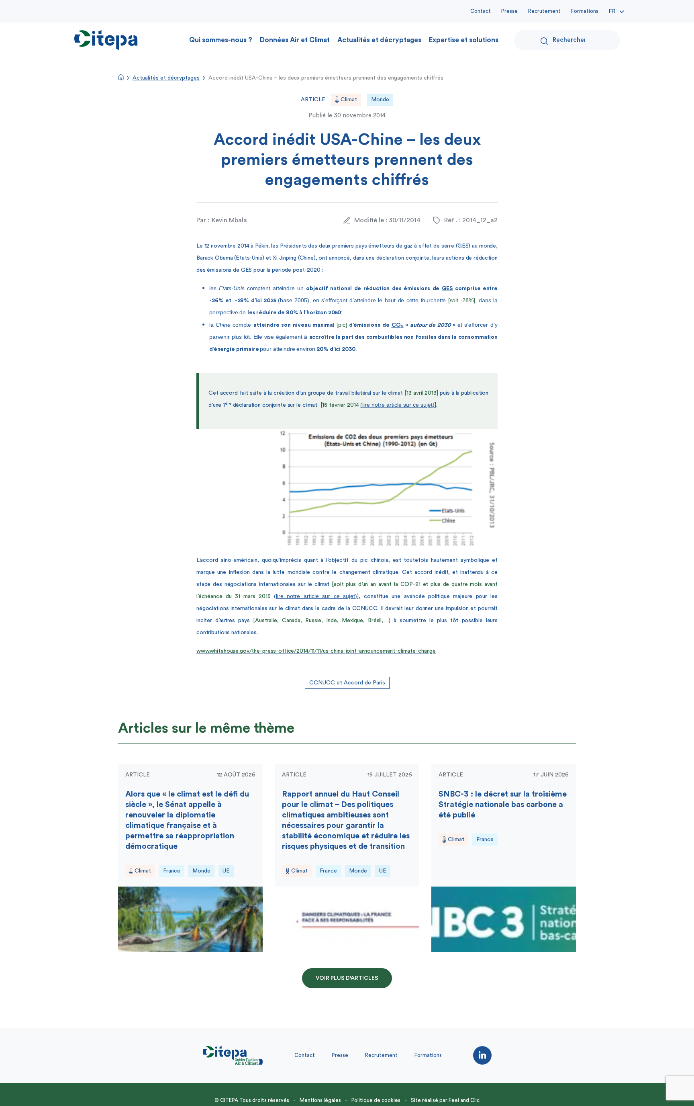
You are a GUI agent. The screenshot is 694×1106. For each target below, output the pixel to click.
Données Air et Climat (295, 40)
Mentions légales (320, 1100)
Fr (612, 11)
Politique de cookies (375, 1100)
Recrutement (544, 11)
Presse (509, 11)
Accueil (121, 77)
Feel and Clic (464, 1100)
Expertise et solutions (463, 40)
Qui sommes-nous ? (220, 40)
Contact (480, 11)
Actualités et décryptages (379, 40)
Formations (584, 11)
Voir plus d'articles (347, 978)
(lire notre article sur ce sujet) (397, 404)
